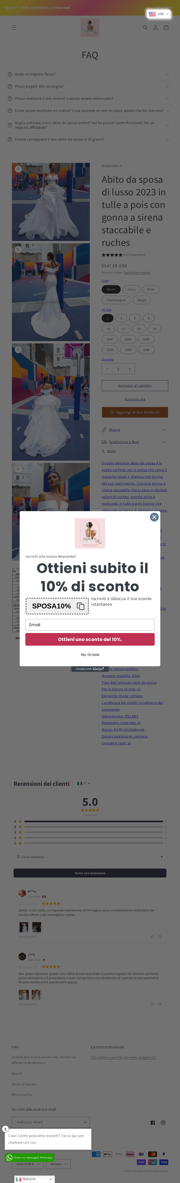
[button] (57, 606)
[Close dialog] (154, 517)
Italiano (28, 1179)
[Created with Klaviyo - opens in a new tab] (90, 669)
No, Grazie (90, 654)
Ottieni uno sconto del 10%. (90, 639)
